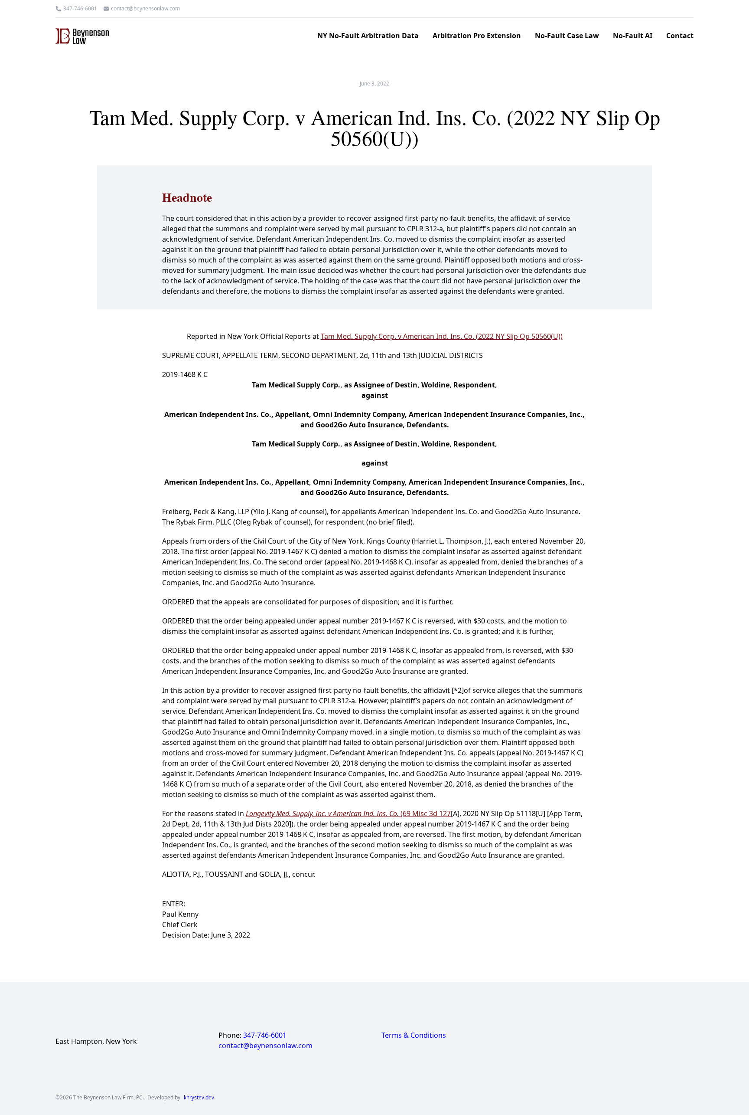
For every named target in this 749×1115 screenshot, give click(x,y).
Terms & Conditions (413, 1035)
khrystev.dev (199, 1097)
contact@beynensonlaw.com (145, 8)
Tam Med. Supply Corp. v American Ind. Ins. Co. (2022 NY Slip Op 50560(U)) (442, 336)
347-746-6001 (80, 8)
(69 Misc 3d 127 (348, 813)
